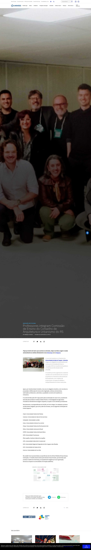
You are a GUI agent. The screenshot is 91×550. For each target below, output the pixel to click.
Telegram (58, 352)
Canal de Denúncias (36, 1)
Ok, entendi (86, 546)
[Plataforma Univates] (78, 1)
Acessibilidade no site (45, 1)
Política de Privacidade (28, 1)
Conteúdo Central (20, 1)
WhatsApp (49, 352)
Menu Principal (13, 1)
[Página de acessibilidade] (53, 1)
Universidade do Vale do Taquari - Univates (56, 360)
